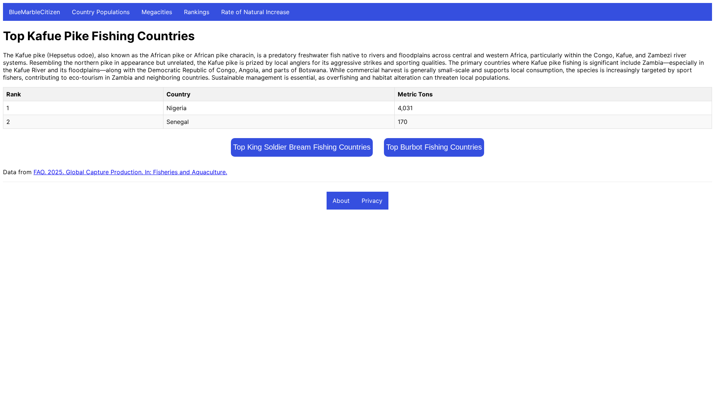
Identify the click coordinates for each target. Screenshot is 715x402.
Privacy (372, 200)
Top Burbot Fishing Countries (434, 147)
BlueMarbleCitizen (34, 12)
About (341, 200)
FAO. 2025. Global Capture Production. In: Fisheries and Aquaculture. (130, 172)
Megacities (157, 12)
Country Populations (101, 12)
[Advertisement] (226, 271)
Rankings (196, 12)
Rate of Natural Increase (255, 12)
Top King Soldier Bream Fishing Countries (302, 147)
